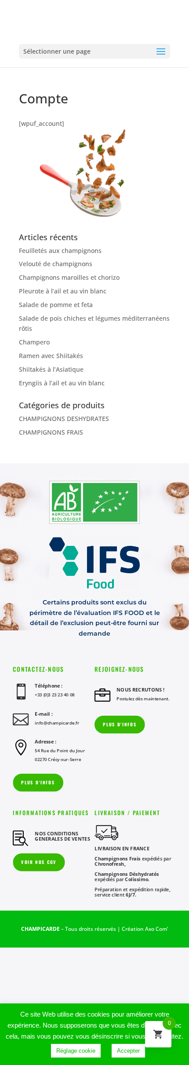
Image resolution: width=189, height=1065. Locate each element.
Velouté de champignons (55, 264)
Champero (34, 342)
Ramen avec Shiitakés (51, 355)
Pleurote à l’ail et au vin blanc (62, 291)
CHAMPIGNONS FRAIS (51, 432)
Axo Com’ (156, 929)
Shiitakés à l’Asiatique (51, 369)
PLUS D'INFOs (38, 782)
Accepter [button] (128, 1050)
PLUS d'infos (119, 724)
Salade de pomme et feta (56, 304)
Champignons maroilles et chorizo (69, 277)
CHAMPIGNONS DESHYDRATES (64, 418)
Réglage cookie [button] (75, 1050)
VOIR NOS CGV (38, 862)
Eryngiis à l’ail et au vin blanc (62, 383)
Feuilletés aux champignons (60, 250)
